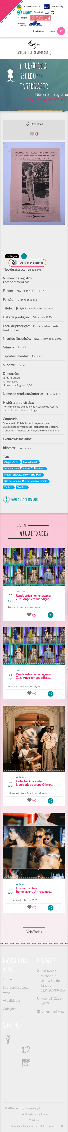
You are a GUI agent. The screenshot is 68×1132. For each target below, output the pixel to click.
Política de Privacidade (34, 1114)
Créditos (34, 1120)
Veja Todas (34, 932)
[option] (34, 183)
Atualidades (12, 1000)
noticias (20, 591)
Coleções (9, 1009)
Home (7, 979)
